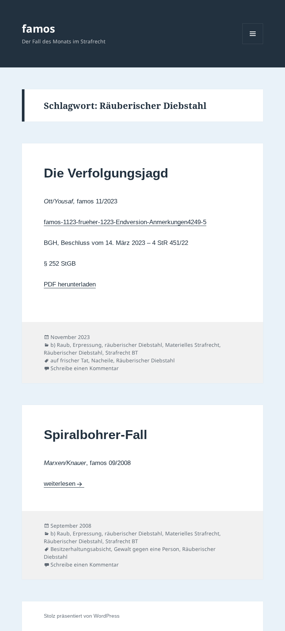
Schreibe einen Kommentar (84, 368)
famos (38, 28)
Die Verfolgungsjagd (106, 173)
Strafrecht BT (121, 352)
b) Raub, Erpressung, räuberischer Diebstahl (106, 344)
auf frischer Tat (69, 360)
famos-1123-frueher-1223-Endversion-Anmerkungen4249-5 (125, 222)
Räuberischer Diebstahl (73, 352)
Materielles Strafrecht (192, 344)
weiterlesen (64, 483)
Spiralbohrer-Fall (95, 434)
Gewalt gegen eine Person (146, 548)
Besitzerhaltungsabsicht (80, 548)
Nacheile (102, 360)
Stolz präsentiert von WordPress (81, 616)
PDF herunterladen (70, 284)
